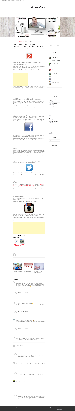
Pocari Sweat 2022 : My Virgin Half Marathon (54, 109)
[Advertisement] (20, 79)
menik (18, 318)
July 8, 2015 (22, 380)
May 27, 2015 (26, 353)
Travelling (28, 14)
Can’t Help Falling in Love (27, 271)
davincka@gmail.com (21, 41)
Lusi (17, 362)
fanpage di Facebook (31, 71)
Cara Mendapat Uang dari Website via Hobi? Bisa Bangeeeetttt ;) (38, 272)
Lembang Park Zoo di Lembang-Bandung (54, 124)
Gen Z (53, 78)
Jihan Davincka (37, 7)
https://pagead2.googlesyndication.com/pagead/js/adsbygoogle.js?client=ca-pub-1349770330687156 (13, 0)
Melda (18, 345)
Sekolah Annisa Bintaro (55, 73)
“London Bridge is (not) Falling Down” (20, 185)
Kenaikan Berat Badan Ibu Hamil (53, 127)
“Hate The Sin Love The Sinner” (30, 185)
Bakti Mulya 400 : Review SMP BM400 (53, 103)
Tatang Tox (18, 380)
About (24, 14)
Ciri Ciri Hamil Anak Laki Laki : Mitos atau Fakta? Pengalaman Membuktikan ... (56, 70)
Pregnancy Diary (46, 14)
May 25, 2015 (21, 281)
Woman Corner (40, 14)
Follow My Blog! (54, 90)
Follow (24, 235)
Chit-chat (25, 41)
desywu (18, 281)
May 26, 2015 (21, 345)
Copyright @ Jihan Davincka (16, 407)
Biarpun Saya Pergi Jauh (55, 63)
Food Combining (34, 14)
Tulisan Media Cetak (52, 14)
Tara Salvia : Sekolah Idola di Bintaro (53, 121)
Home (20, 14)
